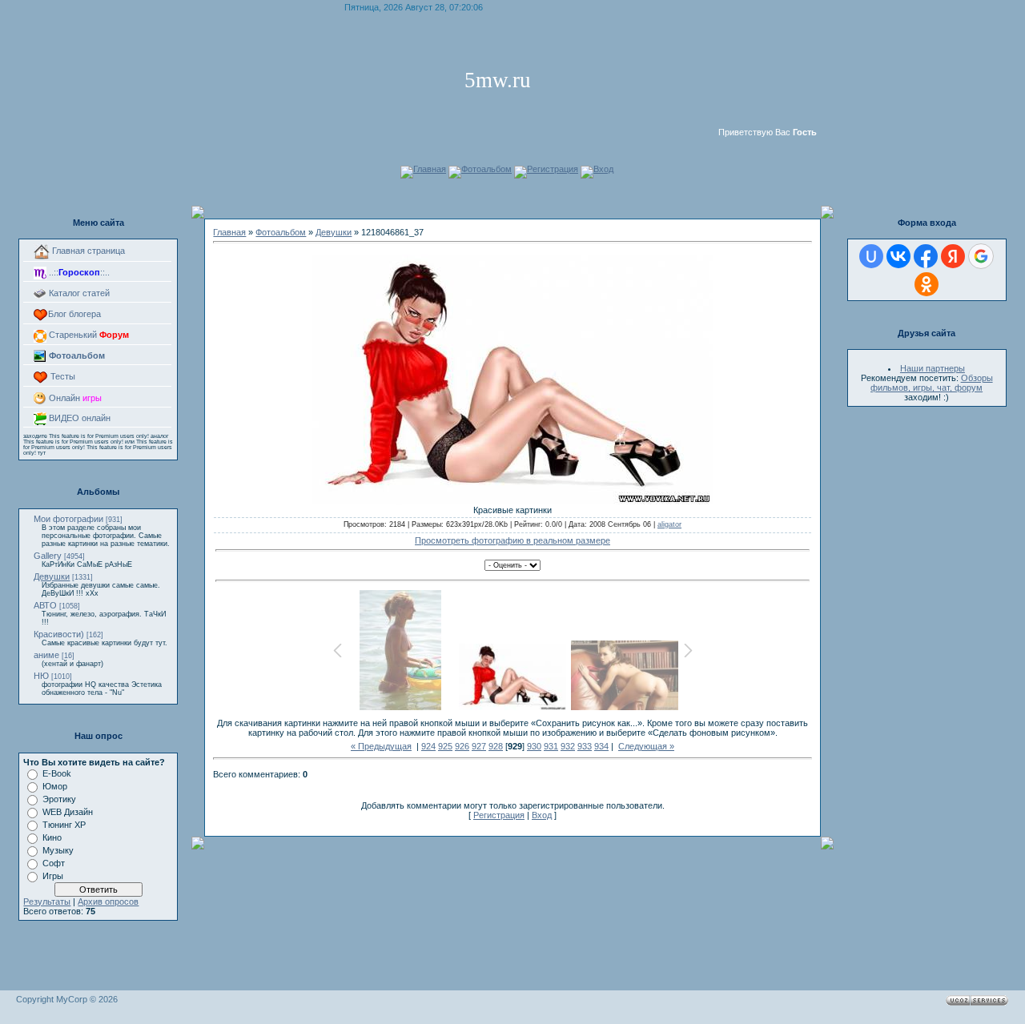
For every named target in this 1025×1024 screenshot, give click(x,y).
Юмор (54, 786)
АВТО (45, 605)
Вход (603, 169)
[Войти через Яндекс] (953, 256)
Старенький (87, 334)
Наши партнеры (932, 368)
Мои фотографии (68, 519)
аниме (46, 655)
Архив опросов (108, 901)
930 (534, 746)
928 (495, 746)
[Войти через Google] (981, 256)
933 (584, 746)
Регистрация (552, 169)
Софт (53, 863)
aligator (669, 524)
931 (551, 746)
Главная (429, 169)
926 (462, 746)
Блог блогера (74, 314)
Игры (52, 876)
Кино (52, 837)
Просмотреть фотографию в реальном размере (512, 540)
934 (601, 746)
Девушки (52, 576)
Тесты (61, 376)
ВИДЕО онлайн (78, 418)
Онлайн (74, 398)
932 (568, 746)
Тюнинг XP (64, 824)
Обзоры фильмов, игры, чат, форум (931, 382)
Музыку (58, 850)
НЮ (41, 676)
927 (479, 746)
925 (445, 746)
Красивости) (59, 634)
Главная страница (87, 250)
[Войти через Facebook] (926, 256)
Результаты (46, 901)
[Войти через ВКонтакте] (898, 256)
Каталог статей (78, 293)
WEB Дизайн (67, 812)
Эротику (59, 799)
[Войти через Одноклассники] (926, 284)
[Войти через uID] (871, 256)
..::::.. (78, 272)
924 (428, 746)
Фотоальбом (486, 169)
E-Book (56, 773)
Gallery (48, 555)
